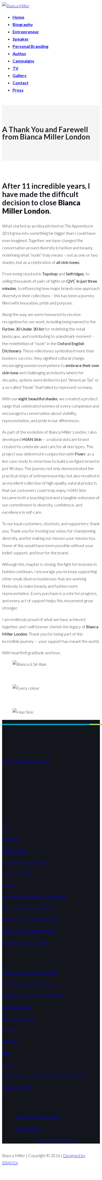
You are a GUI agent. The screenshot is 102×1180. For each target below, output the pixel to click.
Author (8, 884)
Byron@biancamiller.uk (57, 1139)
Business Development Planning (30, 919)
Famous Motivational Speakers (30, 972)
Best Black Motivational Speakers (32, 983)
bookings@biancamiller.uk (37, 1116)
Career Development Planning (29, 907)
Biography (11, 838)
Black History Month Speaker (28, 930)
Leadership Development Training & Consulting (43, 1075)
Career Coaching (17, 1006)
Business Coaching (18, 1018)
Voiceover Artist (16, 873)
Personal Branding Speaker (26, 861)
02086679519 (28, 1128)
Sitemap (9, 1029)
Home (8, 827)
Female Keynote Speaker (25, 942)
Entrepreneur (14, 850)
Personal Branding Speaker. (26, 760)
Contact (9, 1040)
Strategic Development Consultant (33, 995)
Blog (6, 1052)
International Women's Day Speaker (34, 896)
